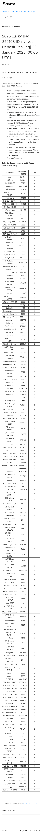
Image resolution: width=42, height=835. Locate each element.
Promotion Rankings (28, 11)
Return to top (7, 811)
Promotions (14, 11)
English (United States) (29, 830)
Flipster (4, 11)
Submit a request (30, 803)
